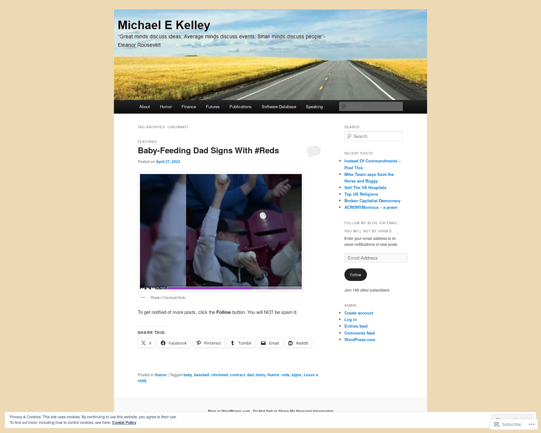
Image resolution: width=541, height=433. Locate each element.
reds (285, 375)
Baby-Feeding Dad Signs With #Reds (208, 150)
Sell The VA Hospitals (365, 187)
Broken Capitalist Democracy (372, 200)
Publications (240, 106)
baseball (201, 375)
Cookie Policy (124, 422)
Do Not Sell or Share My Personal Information (293, 411)
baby (187, 375)
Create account (358, 313)
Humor (166, 106)
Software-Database (279, 106)
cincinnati (219, 375)
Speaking (314, 106)
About (144, 106)
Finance (189, 106)
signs (296, 375)
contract (237, 375)
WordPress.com (359, 339)
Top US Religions (361, 194)
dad (250, 375)
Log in (350, 319)
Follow (355, 274)
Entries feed (356, 326)
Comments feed (359, 333)
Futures (213, 106)
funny (260, 375)
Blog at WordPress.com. (229, 411)
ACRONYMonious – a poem (371, 207)
